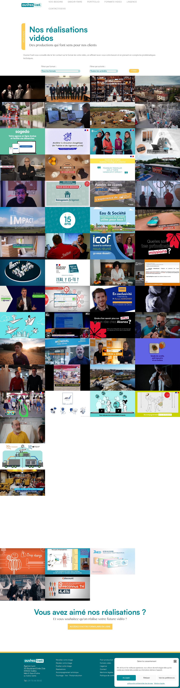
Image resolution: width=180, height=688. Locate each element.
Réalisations (61, 669)
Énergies (40, 125)
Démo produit (62, 309)
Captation (50, 99)
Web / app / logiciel (37, 99)
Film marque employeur (144, 256)
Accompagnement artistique (67, 672)
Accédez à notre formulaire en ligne (90, 626)
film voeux (50, 178)
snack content (51, 204)
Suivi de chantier (7, 256)
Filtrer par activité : (97, 66)
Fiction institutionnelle (9, 204)
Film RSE (5, 230)
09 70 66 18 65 (35, 680)
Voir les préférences (167, 678)
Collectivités (174, 99)
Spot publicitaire (142, 230)
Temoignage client (53, 125)
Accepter (126, 678)
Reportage (50, 151)
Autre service (39, 178)
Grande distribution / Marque (124, 99)
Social (121, 414)
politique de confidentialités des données (140, 683)
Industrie (85, 99)
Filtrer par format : (48, 66)
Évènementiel (83, 388)
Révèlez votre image (64, 663)
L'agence (103, 666)
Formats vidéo (105, 663)
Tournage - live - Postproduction (69, 675)
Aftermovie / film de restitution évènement (105, 125)
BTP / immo (129, 125)
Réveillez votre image (64, 660)
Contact (103, 669)
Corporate (5, 99)
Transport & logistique (171, 256)
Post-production (106, 660)
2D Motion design (7, 151)
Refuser (146, 678)
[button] (175, 661)
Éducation (175, 151)
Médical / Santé (128, 283)
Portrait (20, 361)
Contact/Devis (57, 8)
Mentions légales (159, 683)
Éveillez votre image (64, 666)
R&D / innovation (172, 125)
